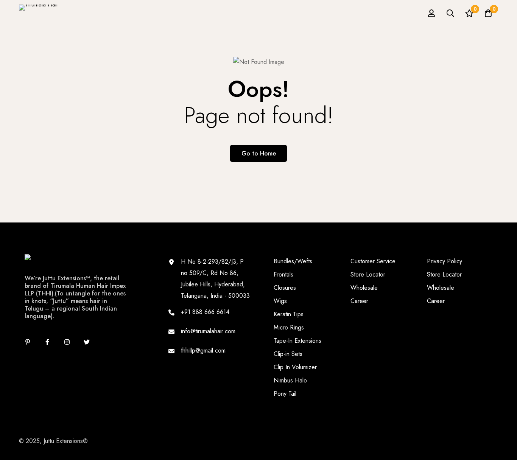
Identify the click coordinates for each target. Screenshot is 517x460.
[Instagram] (67, 342)
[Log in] (431, 13)
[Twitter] (87, 342)
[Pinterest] (28, 342)
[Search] (450, 13)
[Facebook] (47, 342)
